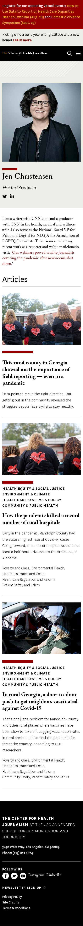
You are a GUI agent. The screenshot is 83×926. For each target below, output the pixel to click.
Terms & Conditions (16, 908)
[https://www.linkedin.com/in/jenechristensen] (12, 196)
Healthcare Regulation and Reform (28, 579)
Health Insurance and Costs (23, 574)
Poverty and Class (15, 568)
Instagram (36, 875)
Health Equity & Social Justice (33, 488)
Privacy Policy (12, 897)
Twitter (14, 876)
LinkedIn (53, 875)
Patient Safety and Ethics (21, 585)
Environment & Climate (26, 494)
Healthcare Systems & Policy (31, 500)
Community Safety (16, 777)
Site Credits (10, 902)
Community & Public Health (30, 505)
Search (69, 53)
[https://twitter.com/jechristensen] (4, 196)
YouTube (23, 876)
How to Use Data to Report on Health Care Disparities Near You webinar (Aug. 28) (40, 11)
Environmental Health (47, 568)
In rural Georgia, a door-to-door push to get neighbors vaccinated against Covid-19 (40, 701)
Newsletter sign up (21, 888)
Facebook (5, 876)
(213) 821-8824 (23, 853)
